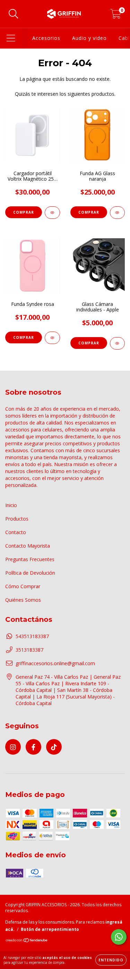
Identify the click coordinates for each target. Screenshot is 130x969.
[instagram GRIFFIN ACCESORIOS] (13, 747)
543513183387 (32, 636)
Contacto (15, 532)
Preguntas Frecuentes (29, 559)
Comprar (88, 212)
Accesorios (46, 38)
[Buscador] (13, 14)
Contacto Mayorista (27, 545)
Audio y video (89, 38)
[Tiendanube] (27, 941)
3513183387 (29, 649)
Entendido (110, 960)
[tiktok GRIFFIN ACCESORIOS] (54, 747)
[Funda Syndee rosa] (52, 338)
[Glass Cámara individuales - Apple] (117, 343)
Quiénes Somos (23, 600)
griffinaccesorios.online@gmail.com (55, 663)
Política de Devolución (30, 572)
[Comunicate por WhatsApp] (119, 937)
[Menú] (11, 38)
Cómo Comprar (22, 586)
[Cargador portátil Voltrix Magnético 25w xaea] (52, 212)
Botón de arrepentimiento (50, 929)
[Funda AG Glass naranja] (117, 212)
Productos (16, 518)
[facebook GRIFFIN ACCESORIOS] (33, 747)
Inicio (11, 505)
